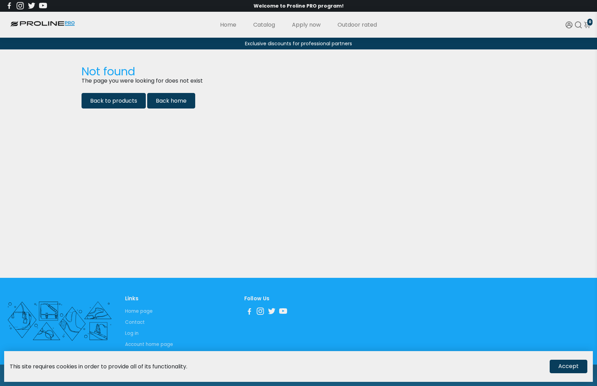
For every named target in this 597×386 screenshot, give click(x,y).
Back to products (113, 101)
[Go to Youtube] (43, 5)
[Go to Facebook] (9, 5)
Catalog (264, 25)
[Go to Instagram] (20, 5)
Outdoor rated (357, 25)
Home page (139, 311)
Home (228, 25)
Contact (135, 322)
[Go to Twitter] (31, 5)
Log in (132, 333)
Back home (171, 101)
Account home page (149, 344)
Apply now (306, 25)
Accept (568, 366)
